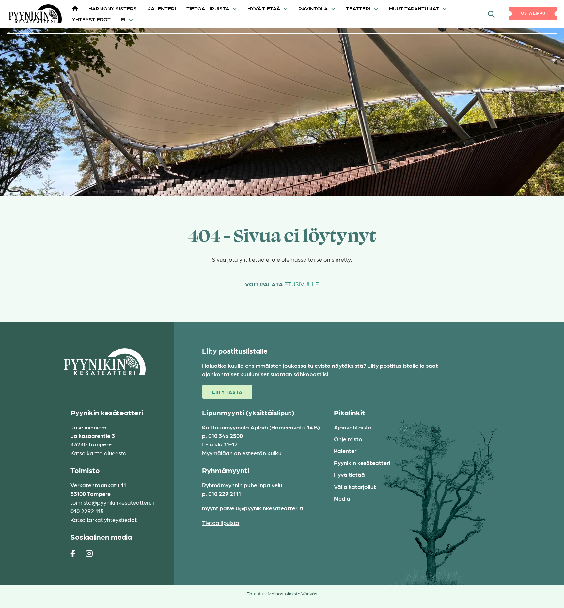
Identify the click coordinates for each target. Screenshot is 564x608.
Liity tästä (227, 392)
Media (342, 498)
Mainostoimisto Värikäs (292, 593)
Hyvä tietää (263, 8)
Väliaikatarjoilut (355, 486)
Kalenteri (161, 8)
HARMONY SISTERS (112, 8)
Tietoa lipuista (207, 8)
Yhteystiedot (91, 19)
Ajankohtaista (353, 427)
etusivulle (301, 283)
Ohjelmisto (348, 438)
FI (123, 19)
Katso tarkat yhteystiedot (103, 519)
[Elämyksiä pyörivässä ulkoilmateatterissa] (33, 14)
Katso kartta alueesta (98, 452)
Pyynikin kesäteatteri (362, 462)
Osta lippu (533, 12)
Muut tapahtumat (414, 8)
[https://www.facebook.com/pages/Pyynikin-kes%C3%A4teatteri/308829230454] (72, 553)
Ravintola (313, 8)
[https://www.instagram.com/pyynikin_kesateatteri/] (89, 553)
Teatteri (358, 8)
